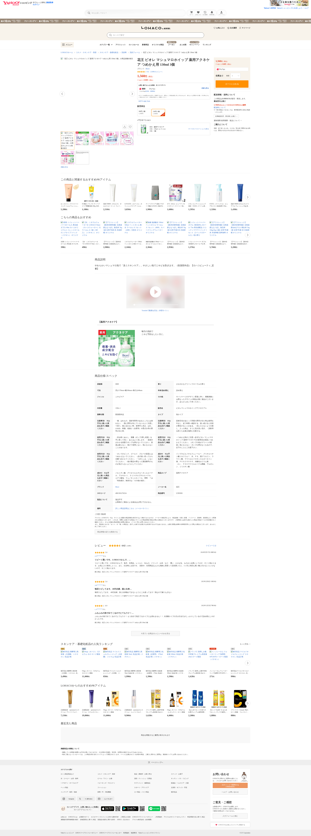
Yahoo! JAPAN (270, 8)
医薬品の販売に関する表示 (106, 819)
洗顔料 (124, 52)
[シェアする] (124, 127)
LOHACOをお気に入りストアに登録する (231, 825)
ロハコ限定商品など (67, 774)
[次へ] (132, 94)
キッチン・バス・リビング (180, 778)
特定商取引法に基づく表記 (196, 817)
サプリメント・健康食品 (142, 783)
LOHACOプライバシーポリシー (142, 817)
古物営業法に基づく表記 (88, 819)
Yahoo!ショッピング (67, 833)
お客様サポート (84, 817)
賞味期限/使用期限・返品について (227, 120)
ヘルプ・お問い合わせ (230, 792)
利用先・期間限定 (150, 91)
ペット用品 (64, 787)
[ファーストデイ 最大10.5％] (155, 21)
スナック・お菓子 (177, 774)
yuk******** (99, 585)
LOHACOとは (72, 817)
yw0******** (99, 556)
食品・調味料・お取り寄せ (143, 774)
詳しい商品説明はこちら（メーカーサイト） (132, 508)
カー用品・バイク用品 (141, 792)
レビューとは (211, 545)
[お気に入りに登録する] (130, 127)
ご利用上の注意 (125, 817)
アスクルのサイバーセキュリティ (175, 817)
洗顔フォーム (135, 52)
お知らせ (64, 817)
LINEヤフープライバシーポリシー (86, 833)
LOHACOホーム (67, 52)
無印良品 (174, 792)
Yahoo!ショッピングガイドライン (149, 833)
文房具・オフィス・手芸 (179, 787)
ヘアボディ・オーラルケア (69, 783)
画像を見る (64, 167)
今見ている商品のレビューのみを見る (155, 633)
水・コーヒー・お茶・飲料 (69, 778)
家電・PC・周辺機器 (104, 792)
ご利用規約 (158, 817)
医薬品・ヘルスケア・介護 (180, 783)
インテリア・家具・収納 (69, 792)
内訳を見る (205, 88)
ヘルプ (306, 8)
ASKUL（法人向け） (124, 819)
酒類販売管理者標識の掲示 (69, 819)
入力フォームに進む (230, 816)
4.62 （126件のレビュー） (154, 72)
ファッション (102, 787)
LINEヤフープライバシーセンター (110, 833)
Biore (148, 69)
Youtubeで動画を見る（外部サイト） (155, 310)
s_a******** (99, 609)
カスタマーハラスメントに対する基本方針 (105, 817)
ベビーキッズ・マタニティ (106, 783)
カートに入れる (232, 84)
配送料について (220, 107)
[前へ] (62, 94)
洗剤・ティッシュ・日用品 (143, 778)
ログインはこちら (144, 101)
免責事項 (134, 833)
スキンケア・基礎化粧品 (109, 52)
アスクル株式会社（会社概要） (142, 819)
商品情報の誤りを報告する (107, 532)
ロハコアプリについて (82, 810)
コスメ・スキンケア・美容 (86, 52)
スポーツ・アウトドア (141, 787)
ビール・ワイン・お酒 (105, 778)
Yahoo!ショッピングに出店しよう (289, 8)
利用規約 (126, 833)
